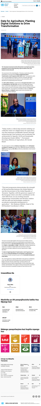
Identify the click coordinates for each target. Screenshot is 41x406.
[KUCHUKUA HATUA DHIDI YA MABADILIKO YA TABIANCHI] (25, 348)
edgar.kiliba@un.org (10, 289)
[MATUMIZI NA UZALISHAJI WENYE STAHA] (15, 348)
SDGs (33, 364)
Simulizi (7, 11)
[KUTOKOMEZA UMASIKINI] (5, 339)
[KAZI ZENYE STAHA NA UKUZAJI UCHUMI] (35, 339)
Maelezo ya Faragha (24, 403)
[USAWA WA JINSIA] (25, 339)
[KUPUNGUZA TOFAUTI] (5, 348)
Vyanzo (21, 383)
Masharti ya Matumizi (36, 403)
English (34, 1)
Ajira (33, 383)
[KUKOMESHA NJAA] (15, 339)
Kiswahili (38, 1)
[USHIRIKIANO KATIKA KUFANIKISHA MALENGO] (35, 348)
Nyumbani (2, 11)
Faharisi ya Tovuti (30, 403)
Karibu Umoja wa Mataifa (7, 1)
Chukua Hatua (23, 375)
